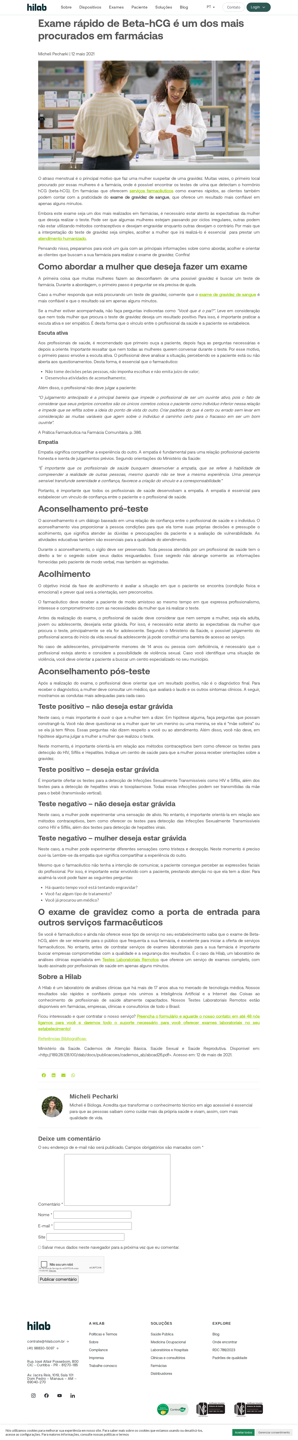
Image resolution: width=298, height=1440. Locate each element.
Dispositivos (90, 7)
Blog (184, 7)
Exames (116, 7)
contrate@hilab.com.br (46, 1341)
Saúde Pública (162, 1334)
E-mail (45, 1225)
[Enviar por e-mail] (63, 1075)
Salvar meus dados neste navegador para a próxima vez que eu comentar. (110, 1247)
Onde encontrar (224, 1342)
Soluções (163, 7)
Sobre (66, 7)
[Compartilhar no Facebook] (44, 1075)
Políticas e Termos (103, 1334)
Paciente (139, 7)
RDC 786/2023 (223, 1350)
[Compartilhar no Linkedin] (53, 1075)
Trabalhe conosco (103, 1366)
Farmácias (159, 1366)
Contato (233, 7)
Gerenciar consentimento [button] (274, 1432)
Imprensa (96, 1358)
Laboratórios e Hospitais (169, 1350)
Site (41, 1237)
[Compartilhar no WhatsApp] (73, 1075)
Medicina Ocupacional (168, 1342)
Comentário (50, 1204)
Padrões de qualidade (229, 1358)
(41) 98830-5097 (41, 1348)
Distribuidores (161, 1373)
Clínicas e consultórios (168, 1358)
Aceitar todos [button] (243, 1432)
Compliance (98, 1350)
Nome (45, 1214)
